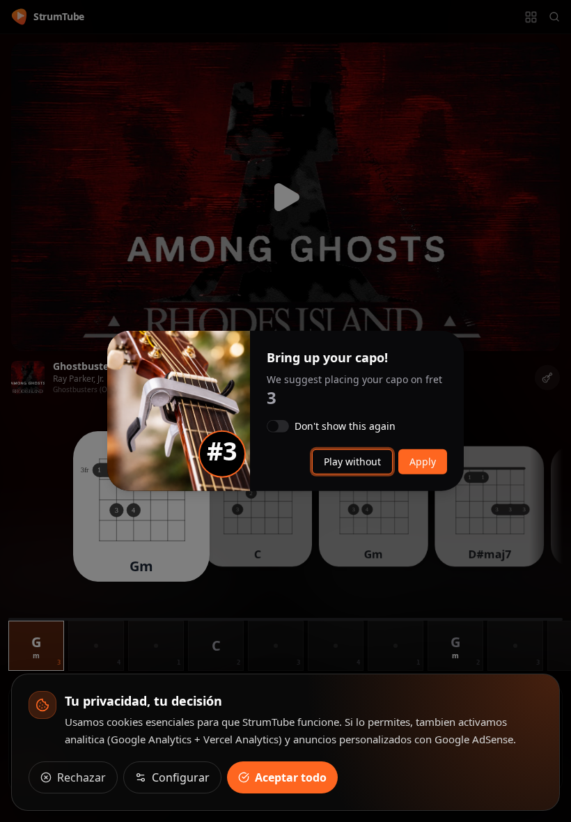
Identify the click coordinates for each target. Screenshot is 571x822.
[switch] (278, 426)
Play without (352, 461)
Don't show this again (345, 426)
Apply (422, 461)
